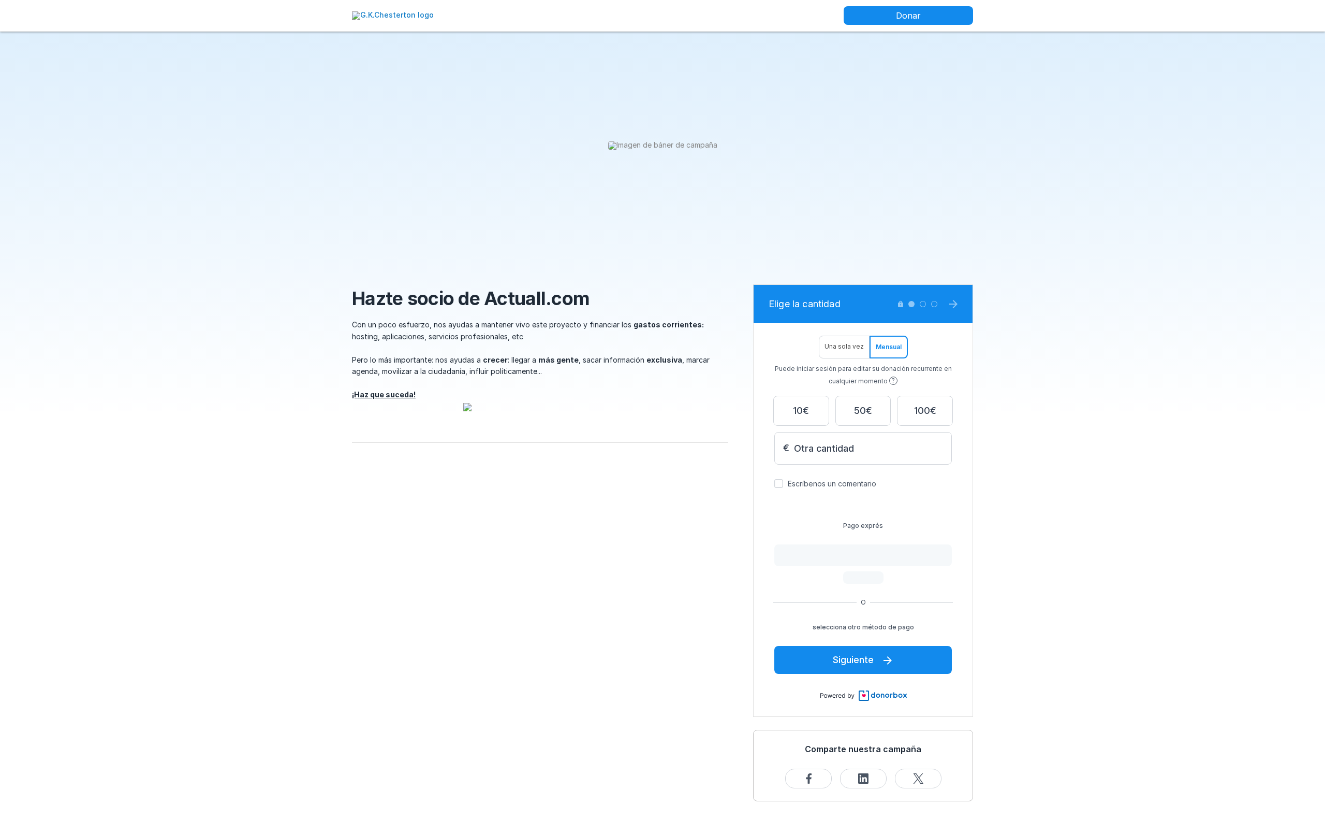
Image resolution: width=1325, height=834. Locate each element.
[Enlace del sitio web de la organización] (393, 14)
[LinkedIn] (863, 778)
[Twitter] (918, 778)
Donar (908, 15)
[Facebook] (808, 778)
